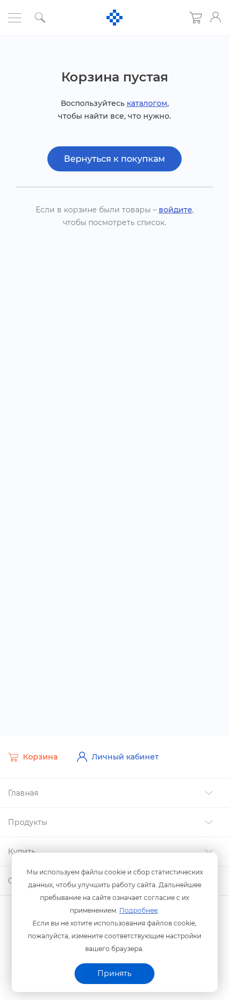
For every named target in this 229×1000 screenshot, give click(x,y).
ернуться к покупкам (114, 159)
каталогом (147, 103)
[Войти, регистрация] (215, 17)
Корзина (40, 757)
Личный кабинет (125, 757)
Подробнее (138, 910)
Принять (114, 973)
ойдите (175, 209)
